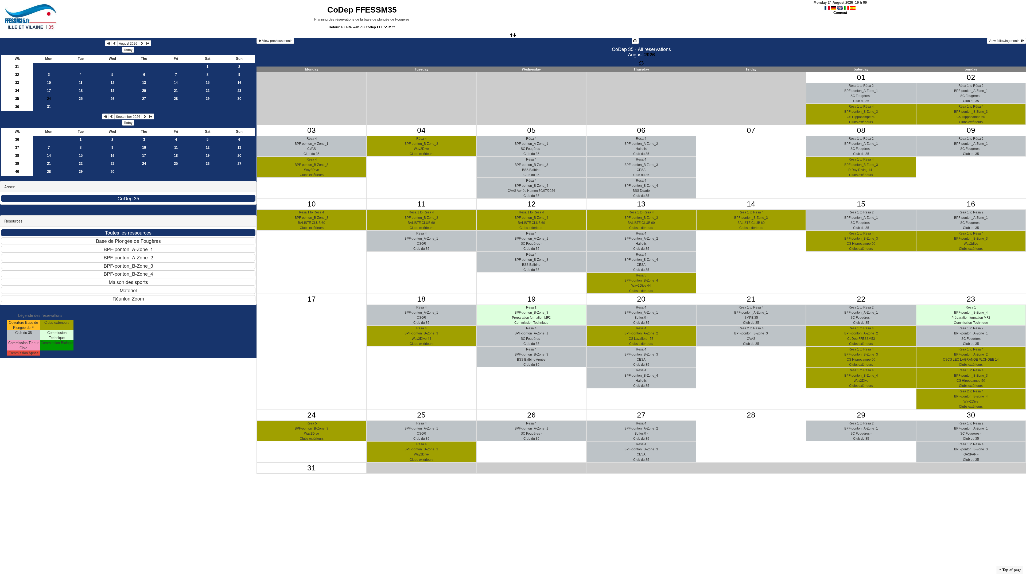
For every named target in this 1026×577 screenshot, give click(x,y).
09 (971, 130)
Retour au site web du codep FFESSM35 (362, 27)
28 (176, 99)
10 (49, 83)
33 (17, 83)
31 (17, 67)
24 (144, 164)
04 (421, 130)
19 (112, 91)
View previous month (277, 41)
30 (239, 99)
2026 (649, 54)
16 (239, 83)
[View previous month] (114, 43)
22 (207, 91)
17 (49, 91)
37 (17, 148)
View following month (1005, 41)
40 (17, 172)
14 (176, 83)
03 (311, 130)
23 (239, 91)
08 (861, 130)
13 (144, 83)
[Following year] (148, 43)
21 (176, 91)
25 (81, 99)
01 (861, 77)
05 (531, 130)
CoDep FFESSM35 (362, 9)
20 (144, 91)
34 (17, 91)
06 (641, 130)
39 (17, 164)
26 (112, 99)
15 (207, 83)
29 (207, 99)
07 (751, 130)
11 (80, 83)
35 (17, 99)
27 (144, 99)
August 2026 (128, 43)
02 (971, 77)
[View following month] (142, 43)
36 (17, 107)
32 (17, 75)
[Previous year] (108, 43)
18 (81, 91)
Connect (840, 13)
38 (17, 156)
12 (112, 83)
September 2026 (128, 116)
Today (128, 49)
